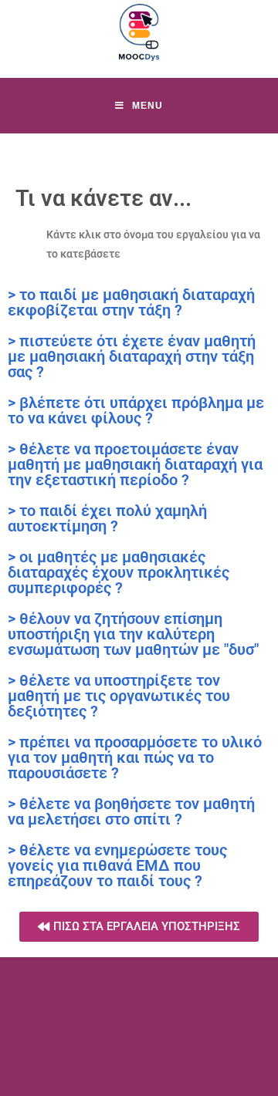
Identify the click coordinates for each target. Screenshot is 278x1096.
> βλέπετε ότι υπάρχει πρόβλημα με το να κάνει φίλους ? (136, 410)
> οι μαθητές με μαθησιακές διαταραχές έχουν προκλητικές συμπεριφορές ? (118, 572)
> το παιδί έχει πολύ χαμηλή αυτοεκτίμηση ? (107, 518)
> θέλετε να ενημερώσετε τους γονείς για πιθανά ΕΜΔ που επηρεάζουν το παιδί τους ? (117, 865)
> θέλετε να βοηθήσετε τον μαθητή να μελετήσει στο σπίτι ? (131, 811)
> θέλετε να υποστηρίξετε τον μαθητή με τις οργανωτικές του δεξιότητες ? (119, 695)
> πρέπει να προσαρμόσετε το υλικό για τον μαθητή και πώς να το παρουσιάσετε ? (135, 757)
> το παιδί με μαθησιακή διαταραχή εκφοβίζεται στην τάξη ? (131, 302)
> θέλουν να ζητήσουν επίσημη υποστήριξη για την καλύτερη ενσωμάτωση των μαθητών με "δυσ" (133, 634)
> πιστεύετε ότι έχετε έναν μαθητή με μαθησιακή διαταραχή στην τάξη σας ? (132, 356)
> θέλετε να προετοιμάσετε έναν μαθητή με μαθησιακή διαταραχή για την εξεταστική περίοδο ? (135, 464)
